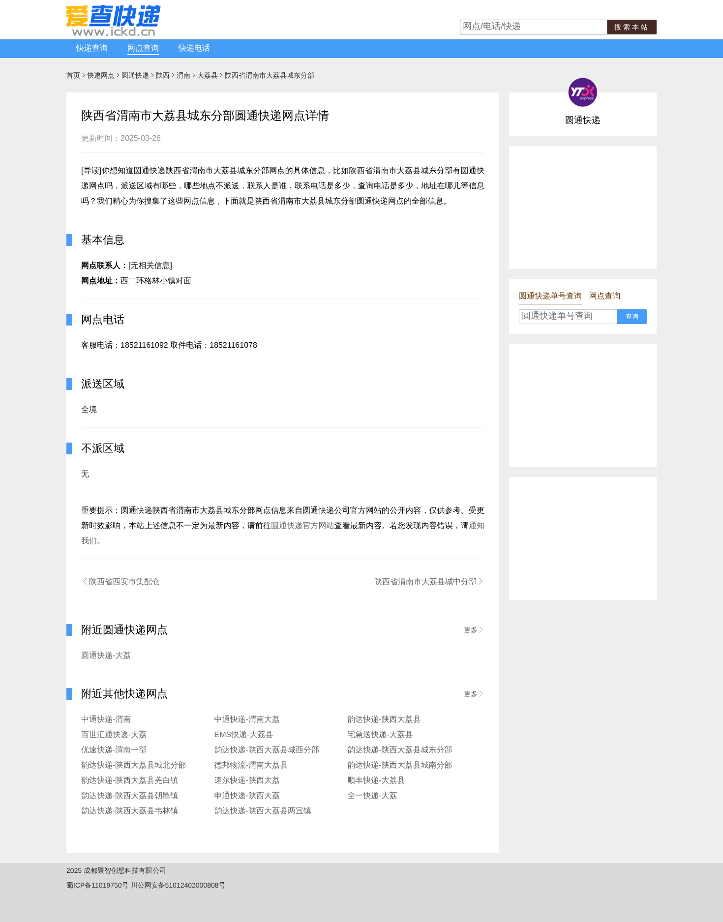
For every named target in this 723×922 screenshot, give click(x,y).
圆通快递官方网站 (302, 526)
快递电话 (194, 48)
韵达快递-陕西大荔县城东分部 (399, 750)
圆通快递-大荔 (106, 656)
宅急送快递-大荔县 (380, 735)
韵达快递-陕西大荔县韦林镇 (129, 811)
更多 (474, 630)
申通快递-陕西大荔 (247, 796)
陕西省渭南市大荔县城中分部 (429, 581)
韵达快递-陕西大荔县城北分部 (133, 765)
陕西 (163, 75)
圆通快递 (135, 75)
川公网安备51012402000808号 (177, 885)
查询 (632, 316)
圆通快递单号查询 (550, 296)
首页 (73, 75)
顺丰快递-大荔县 (376, 780)
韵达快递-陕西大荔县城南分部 (399, 765)
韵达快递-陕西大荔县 (384, 719)
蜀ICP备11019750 (94, 885)
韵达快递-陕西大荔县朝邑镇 (129, 796)
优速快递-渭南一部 (114, 750)
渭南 (183, 75)
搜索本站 (632, 27)
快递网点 (101, 75)
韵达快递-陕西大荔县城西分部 (266, 750)
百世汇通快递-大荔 (114, 735)
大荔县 (207, 75)
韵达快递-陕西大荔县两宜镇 (262, 811)
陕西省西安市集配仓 (120, 581)
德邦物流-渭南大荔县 (251, 765)
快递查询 (92, 48)
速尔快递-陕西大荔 (247, 780)
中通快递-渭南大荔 (247, 719)
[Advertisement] (583, 207)
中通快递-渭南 (106, 719)
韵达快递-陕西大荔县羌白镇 (129, 780)
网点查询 (143, 48)
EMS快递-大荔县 (243, 735)
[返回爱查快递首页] (113, 33)
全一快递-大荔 (372, 796)
